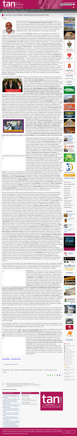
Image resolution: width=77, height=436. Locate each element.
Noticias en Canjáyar (67, 200)
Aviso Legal (5, 11)
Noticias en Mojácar (67, 207)
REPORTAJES (69, 234)
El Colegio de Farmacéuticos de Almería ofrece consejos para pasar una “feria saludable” (11, 418)
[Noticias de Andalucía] (69, 90)
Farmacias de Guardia (70, 345)
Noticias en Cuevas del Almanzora (68, 198)
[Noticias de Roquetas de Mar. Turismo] (69, 99)
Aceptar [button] (69, 431)
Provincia (27, 10)
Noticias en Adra (67, 188)
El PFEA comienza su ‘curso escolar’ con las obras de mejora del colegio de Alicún (11, 414)
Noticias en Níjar (67, 193)
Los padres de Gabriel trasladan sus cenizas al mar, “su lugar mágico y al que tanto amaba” (11, 396)
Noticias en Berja (67, 190)
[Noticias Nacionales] (69, 107)
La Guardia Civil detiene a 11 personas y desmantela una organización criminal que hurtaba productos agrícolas (11, 422)
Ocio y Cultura (21, 10)
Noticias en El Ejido (67, 186)
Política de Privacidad (14, 11)
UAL (43, 10)
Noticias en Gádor (67, 203)
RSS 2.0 (30, 384)
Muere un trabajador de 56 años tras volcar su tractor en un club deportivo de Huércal (11, 410)
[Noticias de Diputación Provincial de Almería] (69, 115)
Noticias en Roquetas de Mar (69, 184)
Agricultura (33, 10)
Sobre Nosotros (23, 11)
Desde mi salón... (31, 383)
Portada (4, 10)
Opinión (39, 10)
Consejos (71, 215)
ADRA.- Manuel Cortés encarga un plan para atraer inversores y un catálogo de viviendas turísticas (11, 406)
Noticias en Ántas (67, 195)
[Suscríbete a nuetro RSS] (73, 7)
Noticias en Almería (67, 182)
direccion (13, 383)
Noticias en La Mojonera (68, 205)
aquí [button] (27, 433)
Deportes (14, 10)
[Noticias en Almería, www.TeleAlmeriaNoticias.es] (13, 4)
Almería (9, 10)
